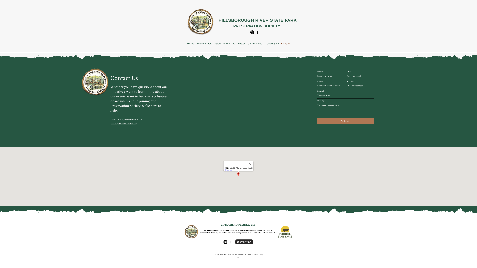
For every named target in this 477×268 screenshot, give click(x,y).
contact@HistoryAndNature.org (238, 225)
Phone (320, 81)
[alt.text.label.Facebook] (258, 32)
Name (320, 72)
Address (350, 81)
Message (321, 101)
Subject (320, 91)
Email (349, 72)
